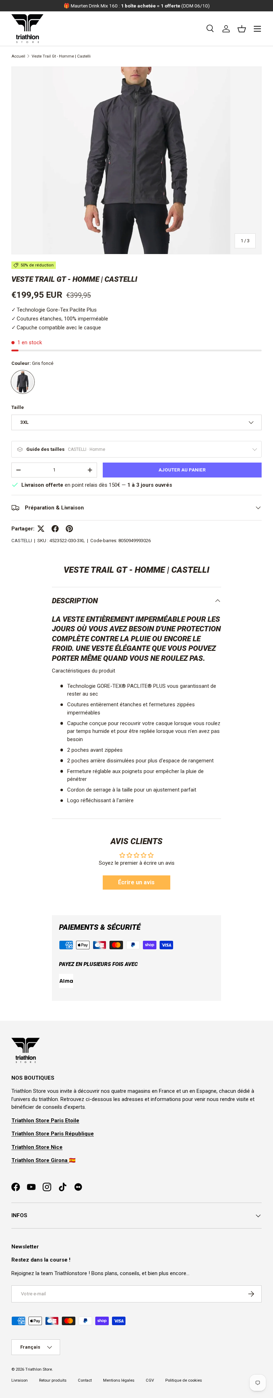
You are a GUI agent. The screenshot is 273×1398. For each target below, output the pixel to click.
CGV (150, 1380)
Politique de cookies (183, 1380)
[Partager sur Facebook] (55, 529)
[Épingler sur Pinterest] (69, 529)
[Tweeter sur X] (41, 529)
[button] (242, 29)
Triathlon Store (38, 1369)
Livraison (19, 1380)
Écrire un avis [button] (136, 882)
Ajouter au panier (182, 470)
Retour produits (52, 1380)
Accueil (18, 56)
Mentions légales (118, 1380)
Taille (17, 407)
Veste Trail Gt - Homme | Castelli (61, 56)
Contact (85, 1380)
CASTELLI (21, 540)
